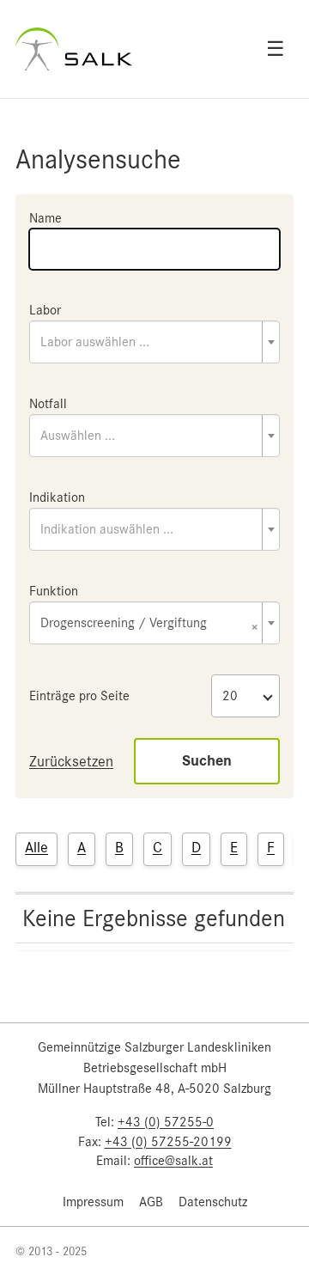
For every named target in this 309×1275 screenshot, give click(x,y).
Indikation (57, 497)
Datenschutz (213, 1202)
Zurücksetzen (71, 761)
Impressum (93, 1202)
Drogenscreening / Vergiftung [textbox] (149, 624)
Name (45, 218)
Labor (45, 310)
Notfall (48, 404)
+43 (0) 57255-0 (166, 1122)
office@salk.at (173, 1160)
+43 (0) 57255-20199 (168, 1142)
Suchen (207, 761)
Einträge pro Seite (79, 696)
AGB (151, 1202)
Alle (36, 847)
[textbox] (154, 342)
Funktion (53, 591)
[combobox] (154, 341)
